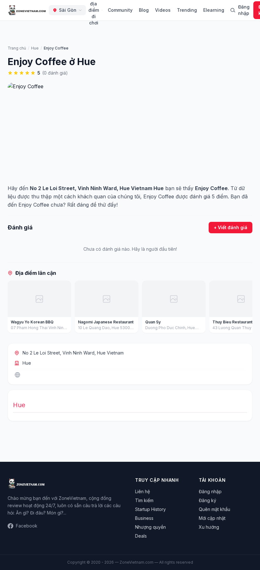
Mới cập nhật (212, 518)
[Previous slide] (14, 308)
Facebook (26, 525)
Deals (141, 536)
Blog (144, 10)
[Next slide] (245, 308)
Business (144, 518)
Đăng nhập (244, 10)
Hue (27, 363)
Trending (187, 10)
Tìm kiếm (144, 500)
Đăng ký (207, 500)
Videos (163, 10)
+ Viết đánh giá (230, 227)
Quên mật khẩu (214, 509)
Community (120, 10)
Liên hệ (142, 491)
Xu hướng (209, 527)
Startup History (150, 509)
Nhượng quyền (150, 527)
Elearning (213, 10)
